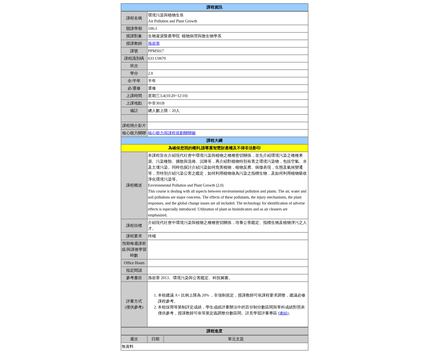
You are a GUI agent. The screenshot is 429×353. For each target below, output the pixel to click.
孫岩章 (154, 43)
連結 (283, 313)
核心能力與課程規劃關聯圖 (172, 133)
